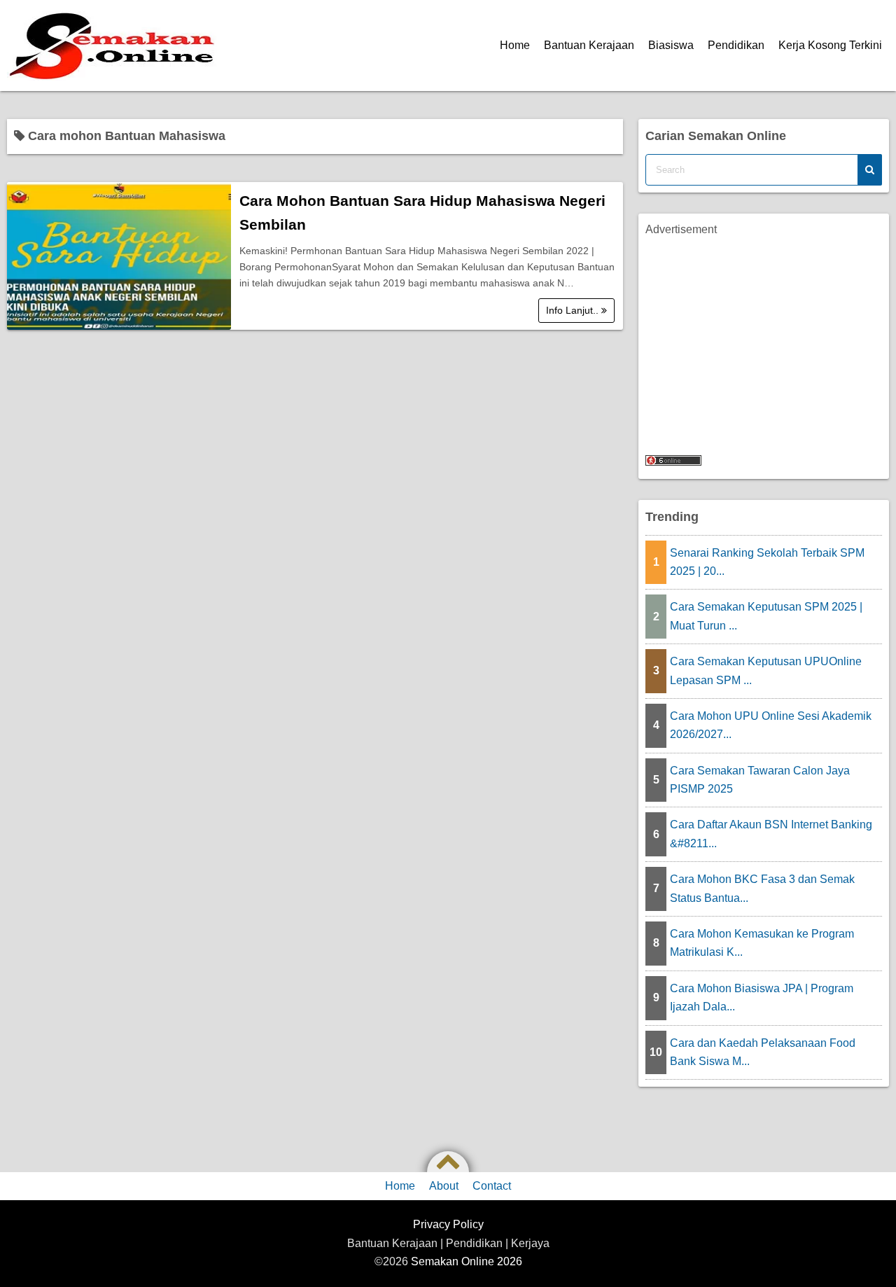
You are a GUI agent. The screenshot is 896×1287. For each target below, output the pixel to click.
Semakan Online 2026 (466, 1261)
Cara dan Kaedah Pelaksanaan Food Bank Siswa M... (762, 1052)
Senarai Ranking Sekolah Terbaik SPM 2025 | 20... (767, 562)
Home (515, 45)
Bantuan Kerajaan (589, 45)
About (443, 1186)
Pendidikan (736, 45)
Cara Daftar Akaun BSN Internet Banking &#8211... (771, 834)
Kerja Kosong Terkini (830, 45)
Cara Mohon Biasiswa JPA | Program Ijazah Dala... (761, 997)
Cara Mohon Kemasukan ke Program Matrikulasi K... (762, 943)
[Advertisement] (763, 337)
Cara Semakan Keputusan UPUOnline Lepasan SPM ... (766, 670)
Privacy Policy (448, 1224)
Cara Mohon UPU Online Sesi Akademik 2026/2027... (771, 725)
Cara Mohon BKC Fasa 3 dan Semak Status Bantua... (762, 888)
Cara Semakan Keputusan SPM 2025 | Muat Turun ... (766, 616)
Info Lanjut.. (573, 310)
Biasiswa (671, 45)
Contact (491, 1186)
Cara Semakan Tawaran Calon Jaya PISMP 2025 (760, 780)
